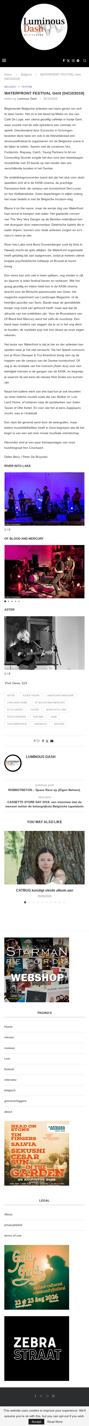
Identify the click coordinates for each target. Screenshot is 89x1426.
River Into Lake (56, 709)
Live (7, 1058)
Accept (36, 1421)
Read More (55, 1421)
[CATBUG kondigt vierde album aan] (44, 857)
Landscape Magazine (60, 695)
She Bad (38, 716)
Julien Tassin (30, 695)
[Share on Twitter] (47, 741)
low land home (17, 702)
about (8, 1111)
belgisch (10, 1090)
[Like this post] (38, 741)
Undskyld (40, 724)
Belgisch (26, 74)
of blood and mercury (50, 702)
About (8, 1214)
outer (34, 709)
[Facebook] (64, 60)
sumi (54, 716)
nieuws (9, 1037)
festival (9, 1069)
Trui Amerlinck (17, 724)
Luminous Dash (27, 98)
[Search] (85, 60)
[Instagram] (73, 60)
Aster (11, 695)
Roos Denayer (16, 716)
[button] (5, 601)
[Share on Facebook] (43, 741)
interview (10, 1079)
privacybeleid (13, 1225)
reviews (9, 1048)
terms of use (12, 1235)
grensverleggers (15, 1101)
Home (8, 74)
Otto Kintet (15, 709)
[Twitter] (68, 60)
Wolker (59, 724)
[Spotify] (78, 60)
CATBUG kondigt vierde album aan (44, 890)
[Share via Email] (51, 741)
